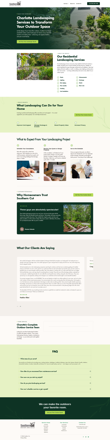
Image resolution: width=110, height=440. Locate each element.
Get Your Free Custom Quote (84, 115)
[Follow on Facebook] (83, 437)
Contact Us (78, 3)
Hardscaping (64, 426)
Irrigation (64, 429)
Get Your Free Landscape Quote (27, 41)
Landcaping (64, 424)
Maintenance (64, 430)
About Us (72, 3)
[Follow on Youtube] (88, 437)
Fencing (64, 427)
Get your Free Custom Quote (55, 412)
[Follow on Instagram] (86, 437)
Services (66, 3)
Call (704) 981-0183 (93, 3)
